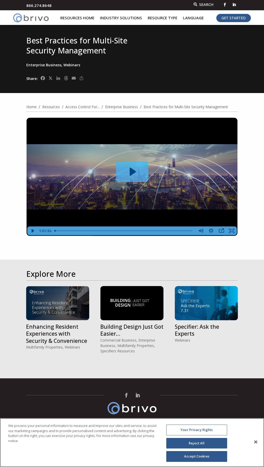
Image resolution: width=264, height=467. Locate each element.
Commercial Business (118, 340)
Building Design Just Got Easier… (131, 330)
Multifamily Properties (44, 347)
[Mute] (201, 230)
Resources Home (77, 18)
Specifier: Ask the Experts (197, 330)
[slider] (124, 230)
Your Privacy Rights (196, 429)
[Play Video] (32, 230)
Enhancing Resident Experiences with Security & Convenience (56, 333)
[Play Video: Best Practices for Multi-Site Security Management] (132, 171)
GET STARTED (233, 17)
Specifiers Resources (117, 351)
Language (193, 18)
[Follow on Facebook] (224, 4)
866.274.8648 (39, 5)
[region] (132, 442)
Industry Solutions (121, 18)
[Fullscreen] (232, 230)
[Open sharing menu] (221, 230)
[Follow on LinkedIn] (234, 4)
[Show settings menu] (211, 230)
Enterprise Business (43, 64)
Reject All (196, 443)
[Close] (255, 442)
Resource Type (162, 18)
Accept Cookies (196, 456)
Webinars (71, 64)
